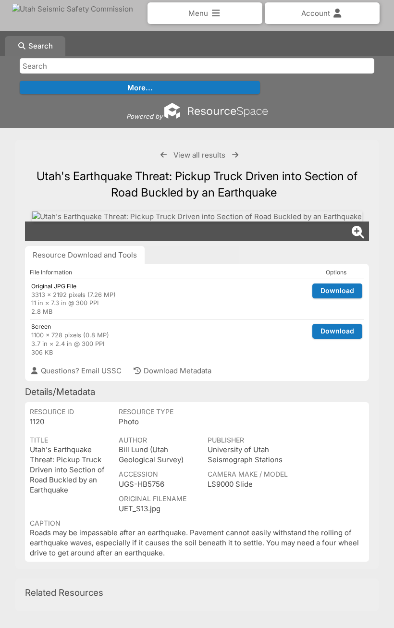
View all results (199, 155)
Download (337, 290)
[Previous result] (164, 155)
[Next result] (235, 155)
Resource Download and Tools (85, 254)
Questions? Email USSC (80, 370)
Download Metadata (176, 370)
